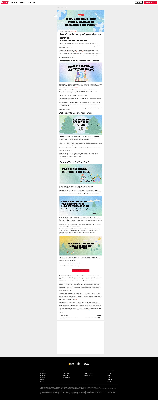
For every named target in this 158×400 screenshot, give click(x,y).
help (34, 2)
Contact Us (65, 375)
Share (55, 15)
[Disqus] (80, 337)
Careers (42, 379)
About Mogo (43, 373)
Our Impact (42, 375)
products (14, 2)
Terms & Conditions (88, 375)
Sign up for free (150, 2)
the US (66, 51)
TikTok (108, 377)
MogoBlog (109, 381)
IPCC (83, 51)
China (70, 51)
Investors (42, 377)
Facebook (109, 379)
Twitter (108, 375)
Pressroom (42, 381)
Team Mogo (73, 31)
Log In (139, 2)
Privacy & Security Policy (89, 373)
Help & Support (66, 373)
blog (29, 2)
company (22, 2)
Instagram (109, 373)
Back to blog (62, 7)
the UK (75, 51)
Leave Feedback (66, 377)
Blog (76, 299)
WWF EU (76, 87)
